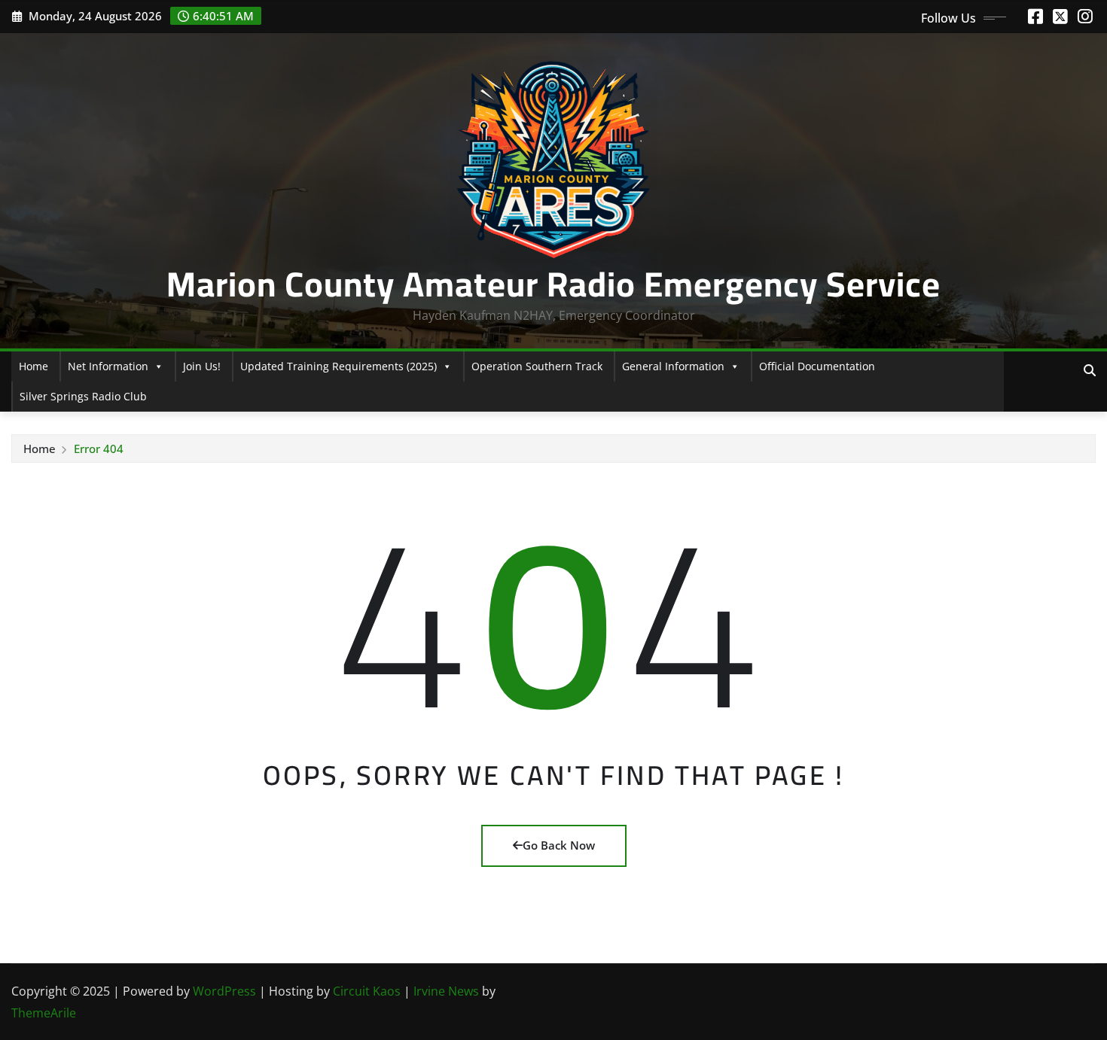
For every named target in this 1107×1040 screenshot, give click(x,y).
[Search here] (1090, 370)
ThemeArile (43, 1013)
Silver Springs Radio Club (83, 396)
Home (33, 366)
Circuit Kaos (367, 991)
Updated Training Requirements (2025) (338, 366)
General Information (673, 366)
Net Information (108, 366)
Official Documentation (817, 366)
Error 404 (99, 448)
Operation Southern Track (536, 366)
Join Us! (202, 366)
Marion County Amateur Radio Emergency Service (553, 283)
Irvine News (446, 991)
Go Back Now (559, 845)
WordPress (224, 991)
